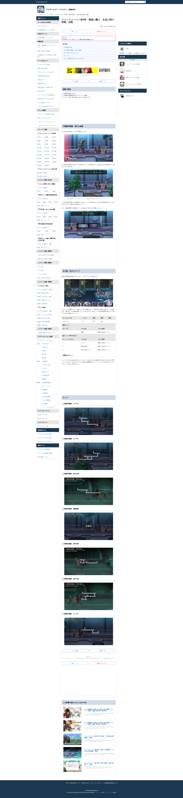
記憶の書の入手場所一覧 (45, 87)
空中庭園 (44, 404)
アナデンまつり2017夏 (44, 441)
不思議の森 (45, 375)
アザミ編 (40, 266)
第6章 (54, 141)
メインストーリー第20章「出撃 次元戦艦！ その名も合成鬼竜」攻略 (99, 750)
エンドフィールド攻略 (131, 64)
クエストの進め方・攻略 (44, 244)
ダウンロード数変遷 (44, 449)
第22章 (39, 162)
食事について (42, 80)
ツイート (76, 31)
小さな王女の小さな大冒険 (46, 255)
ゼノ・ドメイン (46, 386)
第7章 (39, 144)
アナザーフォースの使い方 (46, 72)
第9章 (54, 144)
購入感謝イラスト (43, 457)
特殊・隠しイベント (43, 206)
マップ (67, 56)
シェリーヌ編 (42, 274)
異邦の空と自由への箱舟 (45, 259)
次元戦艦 (44, 393)
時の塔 (44, 351)
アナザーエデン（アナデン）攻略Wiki (60, 9)
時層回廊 (44, 389)
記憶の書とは (42, 83)
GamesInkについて (75, 783)
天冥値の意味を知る (44, 76)
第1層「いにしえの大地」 (45, 314)
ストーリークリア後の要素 (46, 95)
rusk (126, 48)
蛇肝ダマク (45, 372)
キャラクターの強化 (44, 64)
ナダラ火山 (45, 344)
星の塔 (44, 354)
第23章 (47, 162)
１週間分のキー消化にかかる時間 (47, 56)
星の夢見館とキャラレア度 (46, 30)
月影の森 (44, 361)
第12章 (54, 148)
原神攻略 (127, 71)
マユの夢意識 (46, 400)
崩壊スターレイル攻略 (131, 77)
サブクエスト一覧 (43, 426)
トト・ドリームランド (48, 407)
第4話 (56, 202)
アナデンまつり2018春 (44, 434)
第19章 (39, 158)
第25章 (39, 165)
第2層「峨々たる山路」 (44, 318)
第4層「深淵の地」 (43, 303)
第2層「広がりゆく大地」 (45, 296)
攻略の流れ (68, 47)
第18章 (54, 155)
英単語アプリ (129, 96)
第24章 (54, 162)
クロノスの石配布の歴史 (45, 453)
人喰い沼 (44, 347)
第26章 (47, 165)
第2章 (46, 137)
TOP (67, 783)
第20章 (47, 158)
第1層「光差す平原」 (43, 293)
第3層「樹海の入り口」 (44, 300)
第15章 (54, 151)
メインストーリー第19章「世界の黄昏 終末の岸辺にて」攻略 (99, 763)
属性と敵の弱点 (42, 68)
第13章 (39, 151)
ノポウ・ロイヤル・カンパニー (47, 125)
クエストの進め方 (42, 187)
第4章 (39, 141)
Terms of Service (108, 792)
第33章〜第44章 (42, 176)
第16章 (39, 155)
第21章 (54, 158)
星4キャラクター (43, 418)
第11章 (47, 148)
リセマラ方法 (42, 26)
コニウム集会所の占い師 (45, 106)
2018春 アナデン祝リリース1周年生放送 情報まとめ (78, 39)
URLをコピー (103, 31)
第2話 (46, 191)
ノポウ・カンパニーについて (46, 122)
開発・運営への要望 (44, 51)
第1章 (39, 137)
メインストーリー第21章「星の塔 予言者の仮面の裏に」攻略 (99, 736)
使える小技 (41, 91)
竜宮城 (44, 358)
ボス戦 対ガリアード (72, 53)
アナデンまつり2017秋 (44, 438)
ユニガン (44, 368)
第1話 (39, 191)
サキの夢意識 (46, 396)
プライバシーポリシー (96, 783)
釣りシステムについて (44, 118)
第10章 (39, 148)
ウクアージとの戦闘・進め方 (46, 114)
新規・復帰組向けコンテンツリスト (47, 46)
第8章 (46, 144)
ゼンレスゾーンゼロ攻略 (132, 84)
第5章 (46, 141)
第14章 (47, 151)
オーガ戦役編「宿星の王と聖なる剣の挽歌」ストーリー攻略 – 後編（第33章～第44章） (99, 710)
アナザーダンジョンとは (44, 340)
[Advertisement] (89, 253)
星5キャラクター (43, 415)
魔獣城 (44, 379)
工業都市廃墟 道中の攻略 (73, 50)
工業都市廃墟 (46, 382)
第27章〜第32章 (42, 173)
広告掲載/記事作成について (111, 783)
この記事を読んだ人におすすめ (74, 58)
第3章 (54, 137)
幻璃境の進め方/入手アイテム (46, 333)
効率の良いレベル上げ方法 (46, 99)
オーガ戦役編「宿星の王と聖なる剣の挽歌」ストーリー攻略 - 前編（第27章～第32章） (99, 723)
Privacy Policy (98, 792)
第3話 (54, 191)
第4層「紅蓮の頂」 (43, 325)
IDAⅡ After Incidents (44, 278)
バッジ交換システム (44, 102)
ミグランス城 (46, 365)
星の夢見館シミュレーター (46, 37)
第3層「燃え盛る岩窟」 (44, 321)
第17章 (47, 155)
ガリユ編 (40, 270)
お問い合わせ (85, 783)
